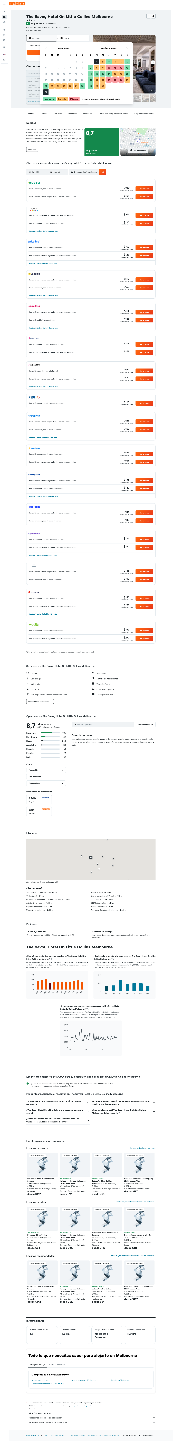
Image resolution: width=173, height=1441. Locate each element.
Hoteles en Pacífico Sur (59, 1435)
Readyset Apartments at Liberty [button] (137, 1235)
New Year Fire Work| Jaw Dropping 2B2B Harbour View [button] (138, 1179)
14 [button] (70, 74)
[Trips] (4, 47)
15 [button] (76, 74)
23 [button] (82, 80)
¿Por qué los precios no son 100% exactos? (48, 1422)
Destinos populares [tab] (57, 1365)
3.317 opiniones (49, 23)
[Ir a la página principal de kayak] (17, 3)
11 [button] (52, 74)
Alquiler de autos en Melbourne (84, 1380)
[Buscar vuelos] (4, 11)
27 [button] (64, 86)
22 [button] (76, 80)
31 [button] (46, 92)
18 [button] (52, 80)
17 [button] (46, 80)
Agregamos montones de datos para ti (45, 1417)
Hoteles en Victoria (94, 1435)
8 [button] (76, 68)
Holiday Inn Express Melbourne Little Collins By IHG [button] (72, 1182)
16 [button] (82, 74)
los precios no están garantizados (83, 1406)
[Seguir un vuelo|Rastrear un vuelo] (4, 34)
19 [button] (58, 80)
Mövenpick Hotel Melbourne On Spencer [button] (40, 1179)
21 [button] (70, 80)
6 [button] (64, 68)
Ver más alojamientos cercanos (143, 1148)
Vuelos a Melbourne (40, 1380)
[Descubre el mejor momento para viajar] (4, 40)
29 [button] (76, 86)
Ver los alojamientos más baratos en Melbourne (136, 1202)
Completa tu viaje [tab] (37, 1365)
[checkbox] (39, 800)
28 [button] (70, 86)
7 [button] (70, 68)
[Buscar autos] (4, 22)
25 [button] (52, 86)
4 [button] (52, 68)
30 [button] (82, 86)
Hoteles (45, 1435)
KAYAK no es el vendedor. (40, 1413)
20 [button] (64, 80)
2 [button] (82, 61)
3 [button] (45, 68)
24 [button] (46, 86)
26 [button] (58, 86)
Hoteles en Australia (77, 1435)
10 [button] (46, 74)
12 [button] (58, 74)
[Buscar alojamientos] (4, 16)
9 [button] (82, 68)
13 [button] (64, 74)
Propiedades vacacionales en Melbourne (48, 1384)
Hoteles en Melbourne (120, 1380)
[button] (4, 4)
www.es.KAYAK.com (33, 1435)
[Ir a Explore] (4, 29)
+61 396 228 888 (33, 30)
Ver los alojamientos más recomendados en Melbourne (133, 1256)
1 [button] (76, 61)
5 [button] (58, 68)
